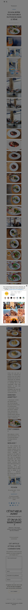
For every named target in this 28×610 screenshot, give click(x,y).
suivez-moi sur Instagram (16, 289)
